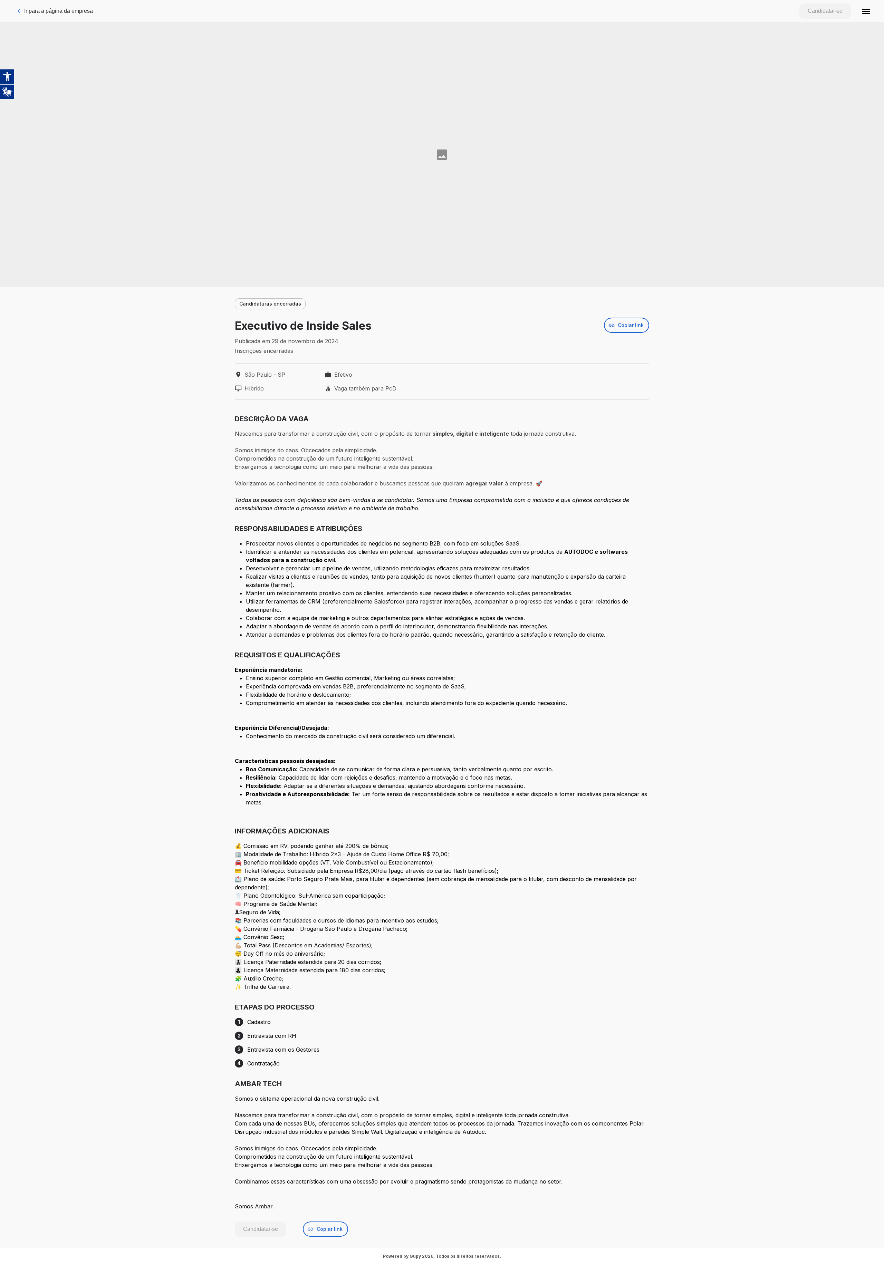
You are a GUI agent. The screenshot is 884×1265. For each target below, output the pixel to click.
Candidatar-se (825, 11)
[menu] (866, 11)
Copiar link (631, 325)
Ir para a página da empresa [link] (58, 11)
